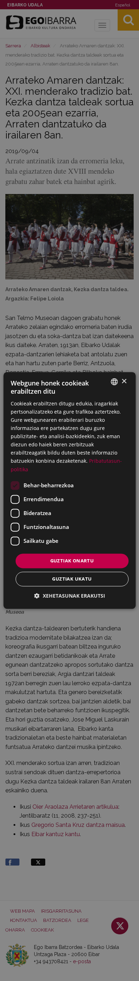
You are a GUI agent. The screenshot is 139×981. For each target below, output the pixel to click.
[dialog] (70, 490)
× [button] (124, 381)
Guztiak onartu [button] (72, 560)
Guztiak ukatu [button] (72, 579)
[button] (69, 596)
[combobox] (114, 381)
